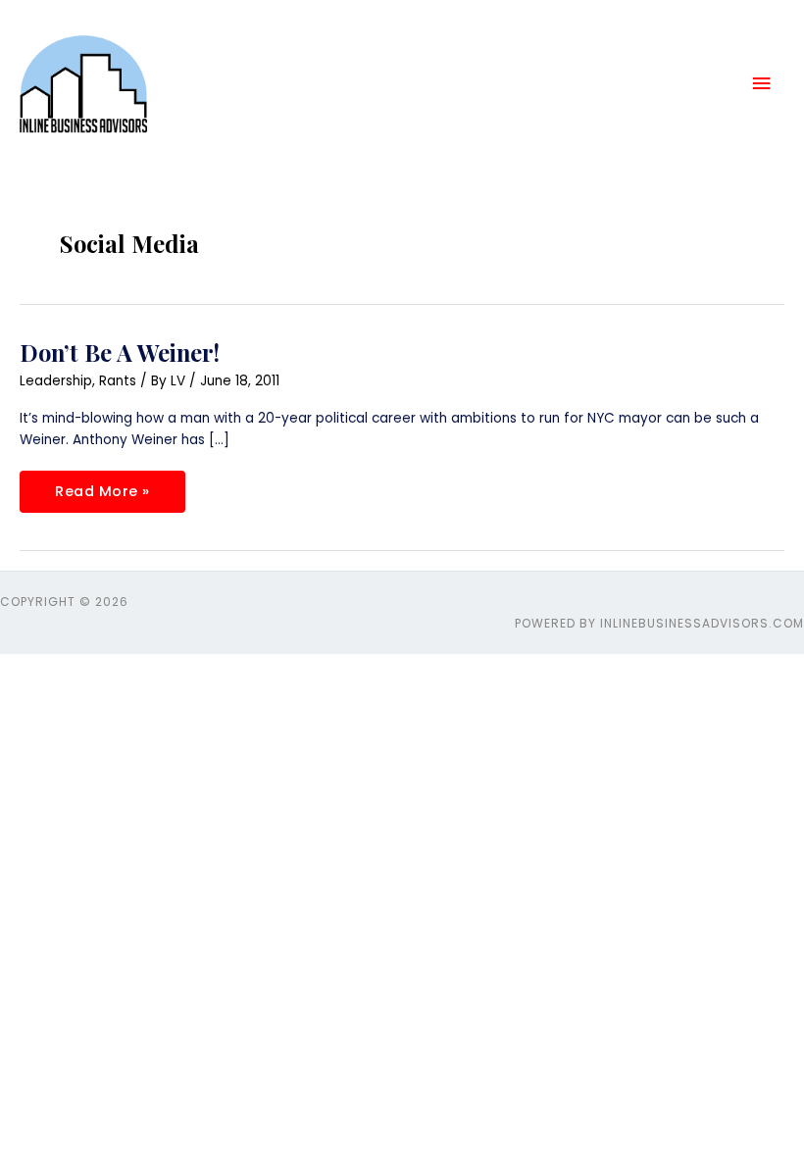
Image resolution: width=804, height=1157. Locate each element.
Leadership (56, 381)
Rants (117, 381)
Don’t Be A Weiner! (120, 352)
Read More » (102, 486)
